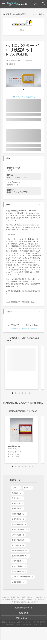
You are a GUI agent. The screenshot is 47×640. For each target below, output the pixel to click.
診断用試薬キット (18, 535)
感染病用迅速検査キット (20, 556)
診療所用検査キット (19, 561)
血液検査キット (17, 503)
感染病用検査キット (19, 524)
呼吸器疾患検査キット (20, 550)
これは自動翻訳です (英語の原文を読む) (20, 302)
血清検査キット (17, 508)
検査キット (28, 488)
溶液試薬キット (17, 493)
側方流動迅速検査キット (20, 529)
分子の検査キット (18, 545)
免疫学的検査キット (19, 514)
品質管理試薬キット (19, 582)
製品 (22, 30)
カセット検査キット (19, 571)
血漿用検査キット (18, 519)
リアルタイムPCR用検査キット (23, 577)
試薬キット (16, 488)
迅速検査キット (17, 498)
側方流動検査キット (19, 566)
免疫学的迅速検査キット (20, 540)
